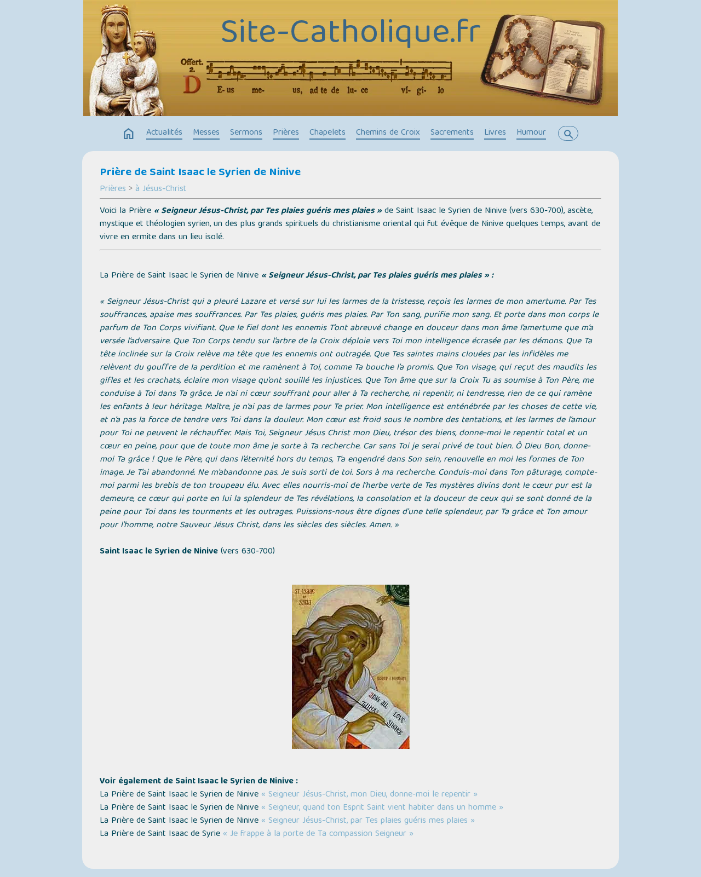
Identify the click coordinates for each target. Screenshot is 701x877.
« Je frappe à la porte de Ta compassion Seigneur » (318, 834)
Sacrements (452, 133)
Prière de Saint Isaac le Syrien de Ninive (200, 173)
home (129, 134)
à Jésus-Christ (161, 189)
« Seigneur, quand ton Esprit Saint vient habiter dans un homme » (382, 808)
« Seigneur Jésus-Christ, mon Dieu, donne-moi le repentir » (369, 795)
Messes (206, 133)
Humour (531, 133)
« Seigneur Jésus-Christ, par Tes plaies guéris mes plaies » (368, 821)
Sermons (246, 133)
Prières (286, 133)
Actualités (164, 133)
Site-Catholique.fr (350, 34)
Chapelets (327, 133)
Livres (495, 133)
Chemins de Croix (388, 133)
